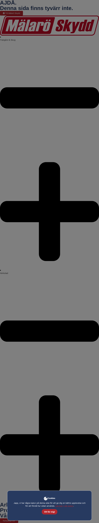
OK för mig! (49, 512)
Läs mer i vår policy (64, 506)
